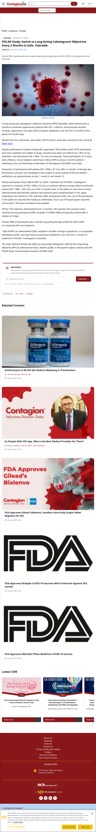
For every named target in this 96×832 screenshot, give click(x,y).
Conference (13, 31)
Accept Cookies (69, 827)
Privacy (48, 752)
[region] (48, 821)
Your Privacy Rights (16, 827)
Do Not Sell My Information (48, 749)
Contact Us (48, 746)
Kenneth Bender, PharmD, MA (19, 374)
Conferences (8, 294)
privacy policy (49, 284)
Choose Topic (45, 10)
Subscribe (82, 279)
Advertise (48, 741)
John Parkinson (39, 445)
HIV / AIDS (19, 294)
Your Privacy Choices (48, 757)
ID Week (29, 294)
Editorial (48, 743)
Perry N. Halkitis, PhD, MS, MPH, (19, 445)
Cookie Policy (18, 822)
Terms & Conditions (48, 755)
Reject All (85, 827)
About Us (48, 738)
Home (4, 31)
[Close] (92, 813)
